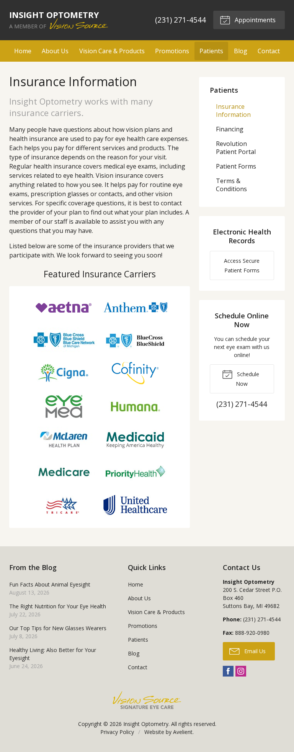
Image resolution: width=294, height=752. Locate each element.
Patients (211, 51)
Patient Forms (236, 166)
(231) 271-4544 (180, 20)
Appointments (254, 20)
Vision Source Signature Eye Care (147, 700)
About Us (55, 51)
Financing (229, 129)
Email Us (254, 651)
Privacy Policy (117, 732)
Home (22, 51)
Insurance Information (233, 110)
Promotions (172, 51)
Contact (269, 51)
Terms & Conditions (231, 185)
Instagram (240, 671)
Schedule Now (247, 378)
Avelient (183, 732)
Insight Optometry (145, 723)
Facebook (228, 671)
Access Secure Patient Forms (242, 265)
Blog (240, 51)
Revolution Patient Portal (236, 147)
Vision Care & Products (112, 51)
